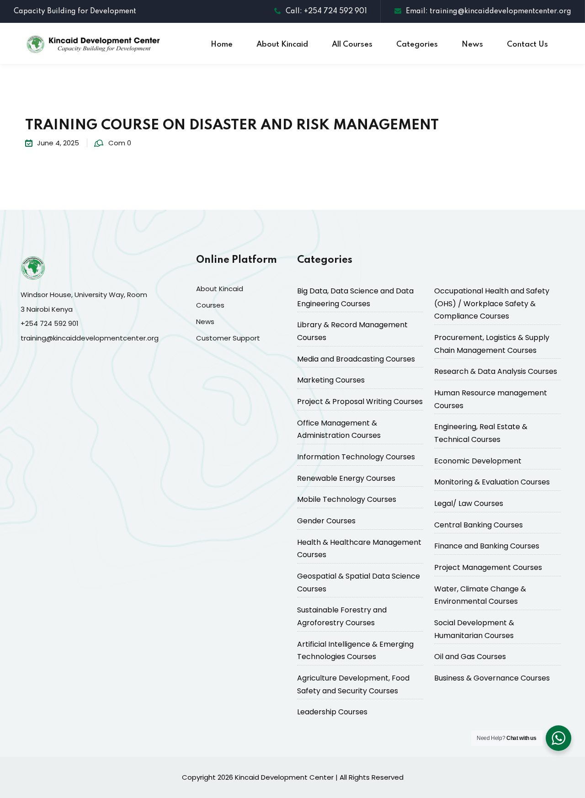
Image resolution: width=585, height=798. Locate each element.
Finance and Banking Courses (486, 546)
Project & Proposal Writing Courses (360, 401)
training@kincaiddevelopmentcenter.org (90, 338)
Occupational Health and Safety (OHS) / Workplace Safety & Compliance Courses (491, 303)
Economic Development (477, 461)
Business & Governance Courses (492, 678)
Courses (210, 305)
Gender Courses (326, 521)
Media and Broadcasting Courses (356, 359)
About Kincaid (282, 44)
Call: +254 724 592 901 (326, 11)
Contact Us (527, 44)
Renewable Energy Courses (346, 478)
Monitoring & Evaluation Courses (492, 482)
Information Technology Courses (356, 457)
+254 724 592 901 (50, 323)
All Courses (352, 44)
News (472, 44)
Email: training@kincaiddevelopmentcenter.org (488, 11)
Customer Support (228, 338)
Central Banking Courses (478, 525)
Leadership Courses (332, 712)
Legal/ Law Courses (468, 503)
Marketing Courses (331, 380)
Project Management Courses (488, 567)
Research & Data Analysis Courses (495, 371)
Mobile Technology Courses (346, 499)
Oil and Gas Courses (470, 656)
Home (222, 44)
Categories (417, 44)
